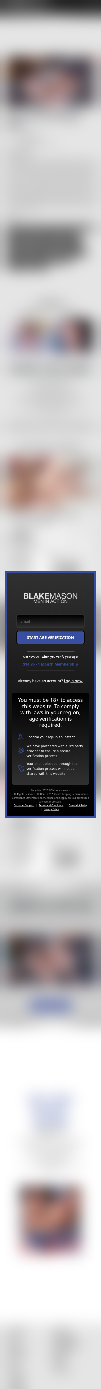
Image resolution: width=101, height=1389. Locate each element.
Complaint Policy (78, 805)
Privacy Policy (51, 809)
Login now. (73, 680)
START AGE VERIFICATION (50, 637)
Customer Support (24, 805)
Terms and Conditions (51, 805)
